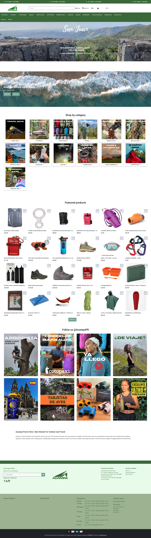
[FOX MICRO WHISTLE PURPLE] (112, 217)
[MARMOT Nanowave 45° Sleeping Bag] (136, 299)
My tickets (116, 510)
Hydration (70, 14)
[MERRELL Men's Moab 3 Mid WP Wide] (39, 272)
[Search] (73, 8)
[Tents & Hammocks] (111, 153)
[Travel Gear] (15, 129)
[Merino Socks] (111, 129)
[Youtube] (7, 481)
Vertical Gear (50, 14)
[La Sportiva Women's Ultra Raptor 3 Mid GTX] (63, 272)
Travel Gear (4, 14)
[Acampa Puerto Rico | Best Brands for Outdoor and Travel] (12, 7)
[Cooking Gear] (87, 153)
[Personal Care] (15, 177)
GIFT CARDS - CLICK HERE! (12, 1)
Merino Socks (40, 14)
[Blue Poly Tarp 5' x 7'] (39, 299)
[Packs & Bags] (63, 129)
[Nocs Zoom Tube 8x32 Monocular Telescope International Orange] (136, 217)
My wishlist (116, 512)
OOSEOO (90, 535)
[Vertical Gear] (135, 129)
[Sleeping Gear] (135, 153)
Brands (10, 19)
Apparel (31, 14)
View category (15, 127)
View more (72, 319)
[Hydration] (39, 153)
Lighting (78, 14)
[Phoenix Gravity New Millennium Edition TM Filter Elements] (15, 272)
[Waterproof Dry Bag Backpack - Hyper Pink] (87, 217)
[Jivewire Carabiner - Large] (136, 245)
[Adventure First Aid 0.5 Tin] (87, 272)
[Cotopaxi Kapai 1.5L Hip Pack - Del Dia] (112, 245)
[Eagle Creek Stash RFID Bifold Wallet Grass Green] (136, 272)
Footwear (13, 14)
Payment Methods (130, 472)
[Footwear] (39, 129)
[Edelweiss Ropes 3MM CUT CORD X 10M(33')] (87, 299)
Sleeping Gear (108, 14)
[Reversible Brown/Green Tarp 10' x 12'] (15, 299)
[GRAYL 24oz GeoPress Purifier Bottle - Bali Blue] (63, 245)
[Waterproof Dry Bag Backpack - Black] (63, 217)
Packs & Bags (22, 14)
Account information (118, 507)
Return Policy (129, 474)
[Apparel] (87, 129)
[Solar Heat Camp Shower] (15, 217)
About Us (7, 94)
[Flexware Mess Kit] (112, 272)
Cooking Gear (86, 14)
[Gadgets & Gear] (15, 153)
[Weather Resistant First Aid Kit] (15, 245)
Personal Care (118, 14)
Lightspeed (103, 535)
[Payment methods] (75, 531)
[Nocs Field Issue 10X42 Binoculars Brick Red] (39, 245)
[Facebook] (4, 481)
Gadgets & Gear (60, 14)
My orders (116, 508)
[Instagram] (9, 481)
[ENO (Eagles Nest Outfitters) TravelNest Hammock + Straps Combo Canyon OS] (63, 299)
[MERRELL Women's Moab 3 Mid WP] (87, 245)
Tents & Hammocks (97, 14)
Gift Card (15, 94)
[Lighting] (63, 153)
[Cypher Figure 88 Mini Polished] (39, 217)
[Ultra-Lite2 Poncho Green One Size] (112, 299)
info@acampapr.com (106, 476)
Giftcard (3, 19)
